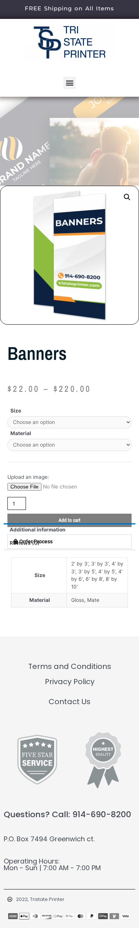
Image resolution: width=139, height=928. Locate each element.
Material (20, 433)
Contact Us (69, 701)
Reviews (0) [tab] (25, 543)
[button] (69, 83)
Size (15, 411)
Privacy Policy (70, 681)
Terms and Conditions (69, 666)
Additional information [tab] (38, 530)
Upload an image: (28, 477)
